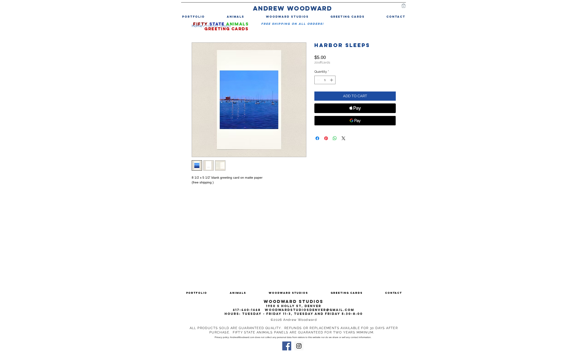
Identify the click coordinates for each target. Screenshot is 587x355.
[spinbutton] (325, 80)
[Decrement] (318, 80)
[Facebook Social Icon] (286, 345)
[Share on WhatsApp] (335, 138)
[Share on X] (343, 138)
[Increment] (332, 80)
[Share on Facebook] (317, 138)
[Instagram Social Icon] (298, 345)
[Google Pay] (355, 120)
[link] (403, 5)
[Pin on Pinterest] (326, 138)
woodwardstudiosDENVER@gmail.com (309, 310)
